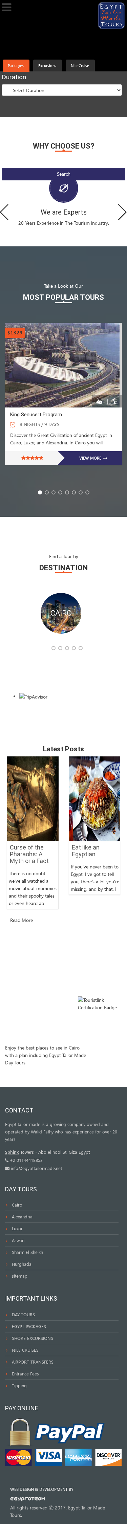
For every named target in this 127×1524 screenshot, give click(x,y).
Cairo (17, 1205)
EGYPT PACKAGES (29, 1326)
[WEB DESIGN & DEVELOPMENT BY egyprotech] (27, 1500)
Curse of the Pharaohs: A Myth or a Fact (29, 854)
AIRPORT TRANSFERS (33, 1362)
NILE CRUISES (25, 1350)
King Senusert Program (36, 415)
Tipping (19, 1385)
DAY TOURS (23, 1314)
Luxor (17, 1228)
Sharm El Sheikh (27, 1252)
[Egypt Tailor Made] (111, 15)
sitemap (19, 1276)
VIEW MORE (90, 458)
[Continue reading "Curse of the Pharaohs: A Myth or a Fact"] (33, 798)
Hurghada (21, 1264)
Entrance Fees (25, 1373)
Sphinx (12, 1152)
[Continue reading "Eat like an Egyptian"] (95, 798)
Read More (21, 920)
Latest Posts (63, 749)
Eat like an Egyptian (86, 851)
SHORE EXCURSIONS (32, 1338)
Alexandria (22, 1216)
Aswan (18, 1240)
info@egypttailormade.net (36, 1168)
